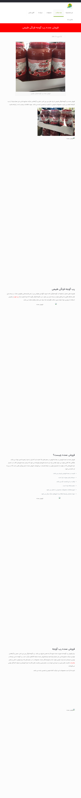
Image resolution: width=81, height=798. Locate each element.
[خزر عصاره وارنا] (70, 5)
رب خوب (16, 297)
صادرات (72, 663)
